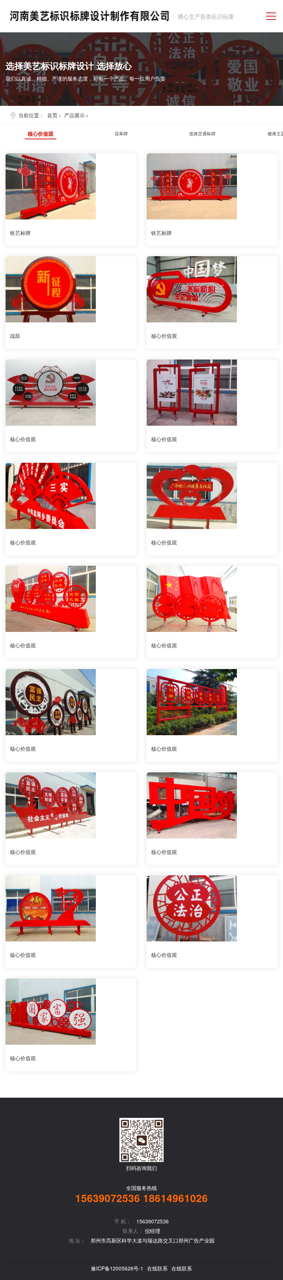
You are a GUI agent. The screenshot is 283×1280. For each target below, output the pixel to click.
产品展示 (74, 115)
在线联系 (157, 1268)
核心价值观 (40, 133)
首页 (52, 115)
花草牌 (121, 133)
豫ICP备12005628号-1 (117, 1268)
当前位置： (31, 115)
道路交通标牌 (202, 133)
